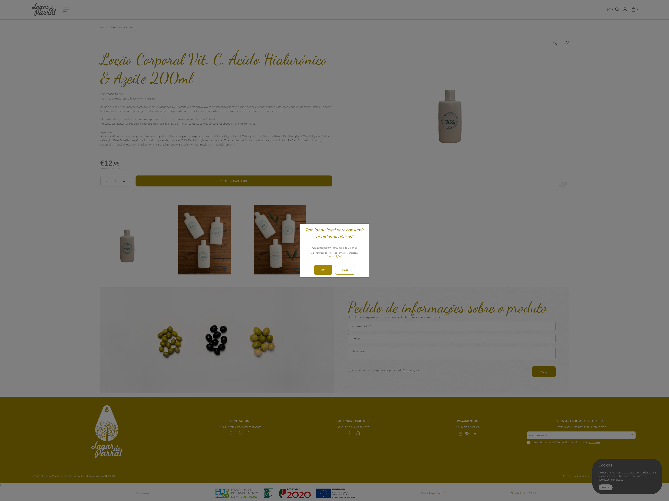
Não (345, 269)
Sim (323, 269)
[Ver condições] (334, 256)
